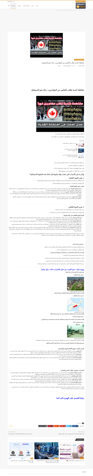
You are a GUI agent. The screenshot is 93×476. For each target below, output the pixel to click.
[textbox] (46, 241)
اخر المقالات (81, 59)
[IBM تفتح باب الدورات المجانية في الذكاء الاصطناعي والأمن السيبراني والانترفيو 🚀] (81, 150)
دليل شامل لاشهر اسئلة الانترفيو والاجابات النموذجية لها (20, 433)
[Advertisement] (46, 21)
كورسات (19, 5)
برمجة (37, 5)
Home (83, 471)
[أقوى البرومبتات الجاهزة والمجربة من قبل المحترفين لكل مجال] (81, 156)
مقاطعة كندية (79, 423)
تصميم (32, 5)
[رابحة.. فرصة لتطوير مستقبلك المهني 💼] (81, 145)
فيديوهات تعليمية (26, 5)
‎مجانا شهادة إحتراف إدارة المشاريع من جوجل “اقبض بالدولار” (71, 433)
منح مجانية (13, 5)
